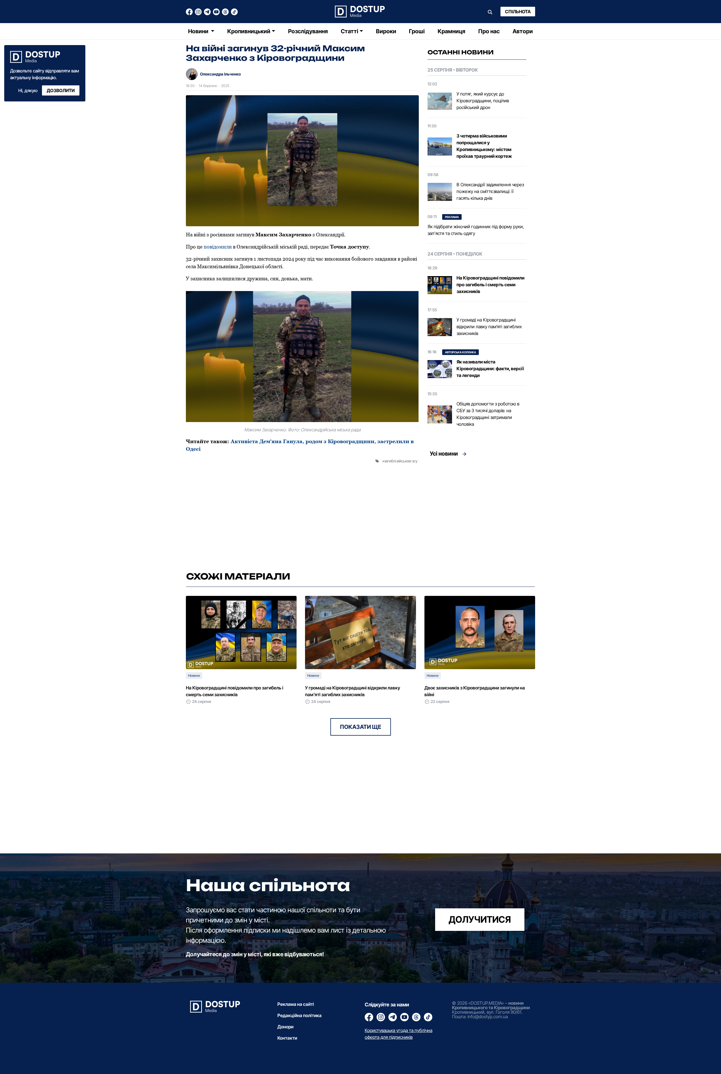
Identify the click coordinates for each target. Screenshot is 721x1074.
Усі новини (444, 453)
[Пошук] (490, 11)
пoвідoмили (218, 247)
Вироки (386, 31)
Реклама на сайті (295, 1004)
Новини (199, 31)
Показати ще (360, 727)
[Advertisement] (477, 512)
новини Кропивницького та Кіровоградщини (491, 1005)
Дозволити (61, 90)
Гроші (417, 31)
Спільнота (518, 11)
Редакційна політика (299, 1015)
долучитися (480, 919)
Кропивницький (248, 31)
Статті (349, 31)
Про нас (489, 31)
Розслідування (308, 31)
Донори (285, 1026)
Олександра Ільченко (220, 74)
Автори (523, 31)
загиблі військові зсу (401, 461)
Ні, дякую (27, 90)
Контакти (287, 1038)
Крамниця (451, 31)
